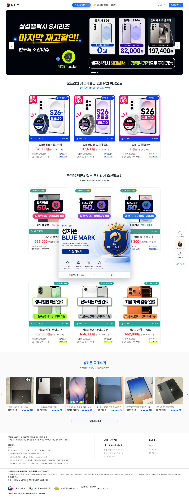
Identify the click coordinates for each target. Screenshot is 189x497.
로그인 (160, 5)
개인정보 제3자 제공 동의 (61, 440)
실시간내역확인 (176, 5)
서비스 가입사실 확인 (17, 480)
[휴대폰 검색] (165, 5)
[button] (180, 234)
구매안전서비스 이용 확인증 (38, 480)
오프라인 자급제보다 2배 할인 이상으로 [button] (94, 83)
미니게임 (114, 5)
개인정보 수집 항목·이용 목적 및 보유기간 (37, 440)
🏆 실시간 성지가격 (81, 5)
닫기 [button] (112, 275)
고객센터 (11, 440)
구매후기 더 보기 (94, 421)
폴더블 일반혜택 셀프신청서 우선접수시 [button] (94, 176)
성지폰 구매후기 (94, 363)
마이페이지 (152, 450)
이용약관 (19, 440)
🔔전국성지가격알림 (100, 5)
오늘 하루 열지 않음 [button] (76, 275)
